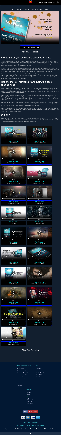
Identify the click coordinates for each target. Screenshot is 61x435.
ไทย (41, 428)
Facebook (25, 411)
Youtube (35, 411)
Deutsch (27, 428)
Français (11, 428)
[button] (13, 133)
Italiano (21, 428)
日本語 (49, 428)
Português (32, 428)
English (6, 428)
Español (17, 428)
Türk (45, 428)
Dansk (37, 428)
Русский (54, 428)
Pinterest (30, 411)
